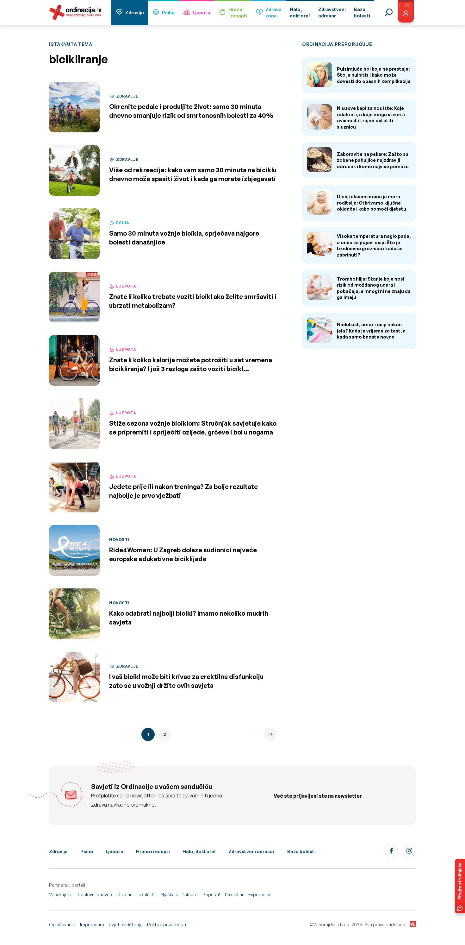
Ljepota (201, 12)
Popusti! (211, 894)
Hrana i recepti (153, 851)
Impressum (92, 924)
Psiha (168, 12)
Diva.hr (124, 894)
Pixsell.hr (234, 894)
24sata (190, 894)
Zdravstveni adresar (251, 851)
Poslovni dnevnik (95, 894)
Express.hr (259, 894)
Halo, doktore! (199, 851)
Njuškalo (169, 894)
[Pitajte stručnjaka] (460, 886)
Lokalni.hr (146, 894)
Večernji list (61, 894)
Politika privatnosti (166, 924)
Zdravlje (134, 12)
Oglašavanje (62, 924)
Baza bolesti (301, 851)
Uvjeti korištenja (125, 924)
